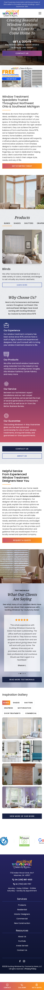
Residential (22, 909)
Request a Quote (22, 540)
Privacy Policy (30, 969)
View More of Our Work (22, 816)
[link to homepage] (10, 13)
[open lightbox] (22, 728)
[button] (38, 13)
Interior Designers (22, 914)
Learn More (22, 285)
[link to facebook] (20, 961)
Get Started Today (22, 166)
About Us (22, 456)
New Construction (22, 923)
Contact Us (22, 53)
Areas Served (22, 945)
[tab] (7, 223)
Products (22, 905)
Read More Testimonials (22, 679)
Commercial (22, 918)
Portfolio (22, 941)
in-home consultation (30, 496)
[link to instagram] (24, 961)
